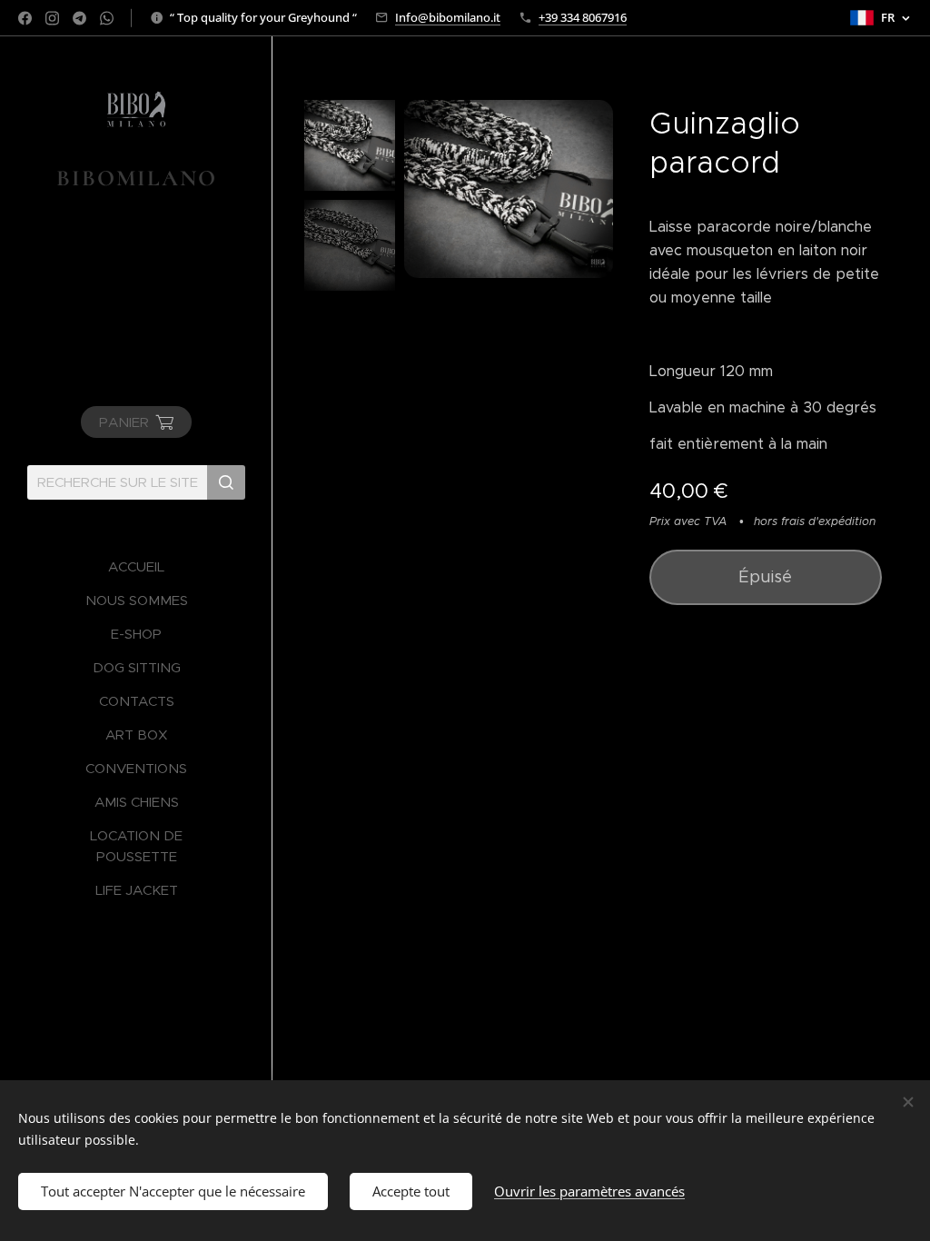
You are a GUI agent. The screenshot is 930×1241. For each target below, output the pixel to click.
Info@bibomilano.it (447, 17)
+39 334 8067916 (583, 17)
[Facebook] (25, 18)
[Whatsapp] (106, 18)
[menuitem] (136, 566)
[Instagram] (52, 18)
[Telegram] (79, 18)
